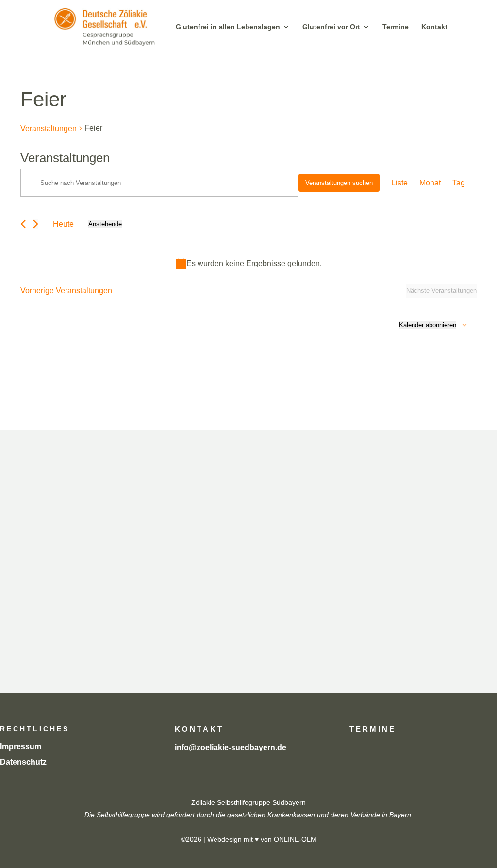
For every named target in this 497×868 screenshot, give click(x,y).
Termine (395, 27)
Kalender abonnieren (427, 325)
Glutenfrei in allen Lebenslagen (228, 27)
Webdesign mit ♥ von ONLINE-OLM (261, 839)
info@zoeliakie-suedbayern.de (230, 747)
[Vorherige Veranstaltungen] (23, 224)
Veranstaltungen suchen (339, 182)
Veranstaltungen (48, 128)
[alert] (248, 263)
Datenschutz (23, 762)
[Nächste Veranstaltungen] (35, 224)
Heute (63, 224)
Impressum (20, 746)
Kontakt (434, 27)
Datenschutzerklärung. (366, 622)
